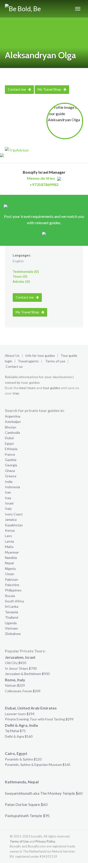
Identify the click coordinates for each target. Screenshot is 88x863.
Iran (8, 492)
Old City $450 (15, 663)
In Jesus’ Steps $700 (21, 668)
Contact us (14, 366)
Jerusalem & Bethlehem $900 (27, 674)
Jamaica (11, 519)
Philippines (13, 590)
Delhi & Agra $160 (19, 736)
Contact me (17, 89)
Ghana (10, 471)
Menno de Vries (41, 178)
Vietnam (11, 628)
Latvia (9, 541)
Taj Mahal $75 (15, 731)
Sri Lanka (11, 606)
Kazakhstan (14, 525)
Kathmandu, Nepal (22, 781)
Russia (10, 596)
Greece (10, 476)
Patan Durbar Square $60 (26, 804)
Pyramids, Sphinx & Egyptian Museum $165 (37, 764)
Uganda (11, 623)
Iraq (8, 498)
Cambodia (12, 432)
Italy (8, 508)
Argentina (12, 416)
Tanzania (11, 612)
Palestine (12, 585)
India (8, 481)
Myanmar (12, 552)
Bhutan (10, 427)
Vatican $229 (15, 685)
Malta (9, 547)
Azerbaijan (13, 421)
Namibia (11, 557)
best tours (28, 388)
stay (15, 393)
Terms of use (55, 361)
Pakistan (11, 579)
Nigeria (10, 568)
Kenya (10, 530)
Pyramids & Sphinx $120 (23, 759)
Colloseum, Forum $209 (23, 691)
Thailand (11, 617)
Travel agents (28, 361)
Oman (9, 574)
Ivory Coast (14, 514)
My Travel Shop (50, 89)
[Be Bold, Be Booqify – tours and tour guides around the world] (33, 8)
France (10, 454)
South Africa (14, 601)
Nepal (9, 563)
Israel (9, 503)
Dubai (9, 438)
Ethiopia (11, 449)
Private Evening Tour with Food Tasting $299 (39, 719)
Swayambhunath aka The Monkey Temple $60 (43, 793)
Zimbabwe (13, 634)
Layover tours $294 (19, 714)
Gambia (10, 460)
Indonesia (12, 487)
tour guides (51, 388)
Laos (8, 536)
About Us (12, 355)
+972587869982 (44, 184)
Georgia (11, 465)
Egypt (9, 443)
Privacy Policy (45, 841)
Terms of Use (19, 841)
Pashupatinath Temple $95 (27, 815)
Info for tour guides (40, 355)
